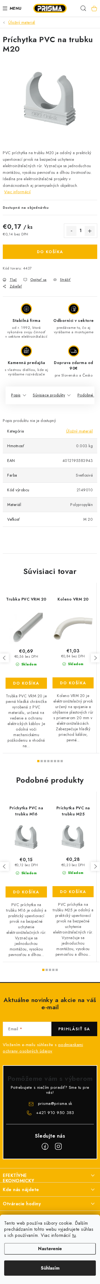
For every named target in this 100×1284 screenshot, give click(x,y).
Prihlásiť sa (74, 1029)
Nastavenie (50, 1248)
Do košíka (50, 252)
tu (74, 1235)
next (95, 658)
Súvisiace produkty (49, 395)
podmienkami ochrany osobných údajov (43, 1048)
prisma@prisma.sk (55, 1103)
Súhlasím (50, 1268)
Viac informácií (17, 192)
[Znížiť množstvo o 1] (71, 231)
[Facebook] (45, 1146)
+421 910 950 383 (55, 1113)
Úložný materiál (79, 431)
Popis (16, 395)
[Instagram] (58, 1146)
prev (4, 658)
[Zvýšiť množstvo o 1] (90, 231)
